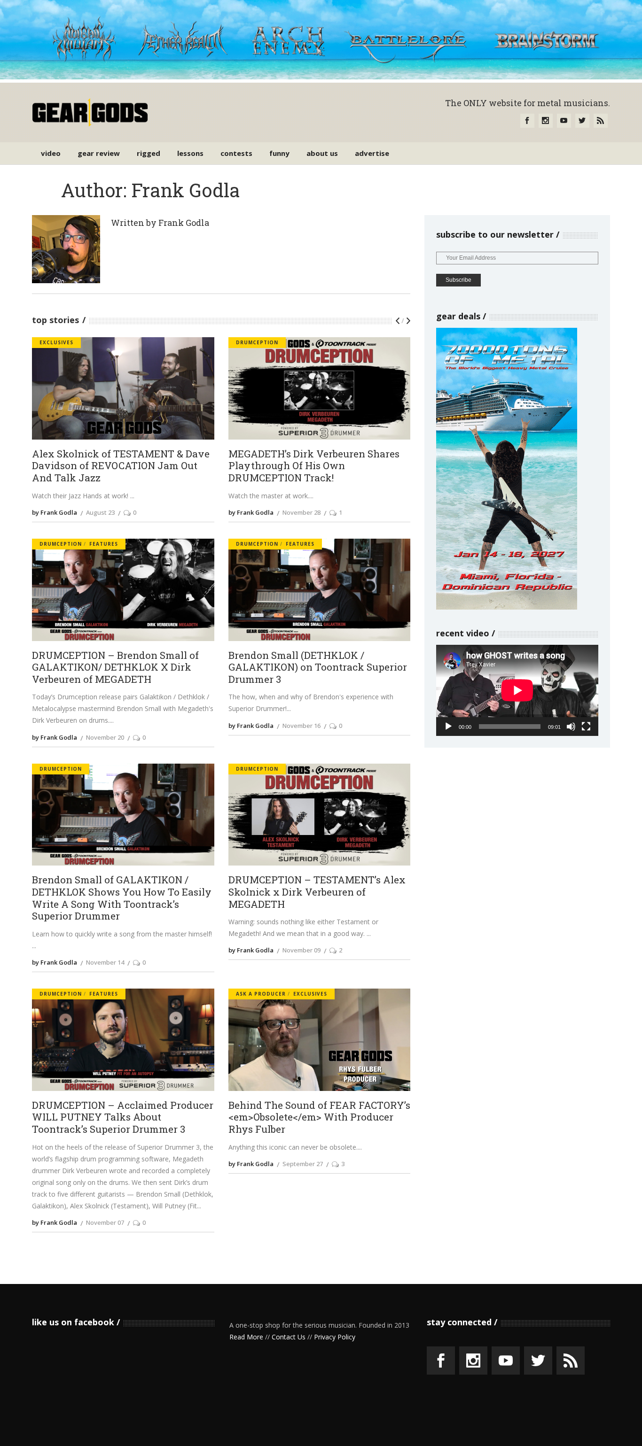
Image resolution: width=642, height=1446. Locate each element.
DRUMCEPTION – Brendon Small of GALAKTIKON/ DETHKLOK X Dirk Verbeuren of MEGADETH (115, 668)
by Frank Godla (54, 512)
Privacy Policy (334, 1336)
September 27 (302, 1164)
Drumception (257, 342)
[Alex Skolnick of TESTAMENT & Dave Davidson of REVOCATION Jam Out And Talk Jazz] (66, 249)
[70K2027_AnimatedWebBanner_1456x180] (321, 76)
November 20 (105, 737)
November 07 (105, 1222)
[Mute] (571, 726)
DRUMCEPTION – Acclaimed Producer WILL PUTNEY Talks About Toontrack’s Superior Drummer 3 (122, 1117)
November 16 (301, 725)
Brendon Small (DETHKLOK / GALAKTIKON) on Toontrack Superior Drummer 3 (317, 668)
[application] (517, 690)
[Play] (448, 726)
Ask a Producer (261, 993)
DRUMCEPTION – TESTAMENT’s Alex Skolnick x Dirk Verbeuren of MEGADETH (317, 892)
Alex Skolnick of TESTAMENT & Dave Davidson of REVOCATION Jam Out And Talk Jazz (121, 466)
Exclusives (56, 342)
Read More (246, 1336)
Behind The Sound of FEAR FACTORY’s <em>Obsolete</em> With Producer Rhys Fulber (319, 1117)
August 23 (100, 512)
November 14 (105, 962)
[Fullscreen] (586, 726)
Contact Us (288, 1336)
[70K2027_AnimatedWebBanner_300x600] (506, 607)
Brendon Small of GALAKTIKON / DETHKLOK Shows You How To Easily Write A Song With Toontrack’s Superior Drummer (121, 898)
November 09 (301, 950)
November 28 (301, 512)
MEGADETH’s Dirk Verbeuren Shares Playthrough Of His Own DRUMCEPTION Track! (313, 466)
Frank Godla (183, 222)
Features (103, 544)
